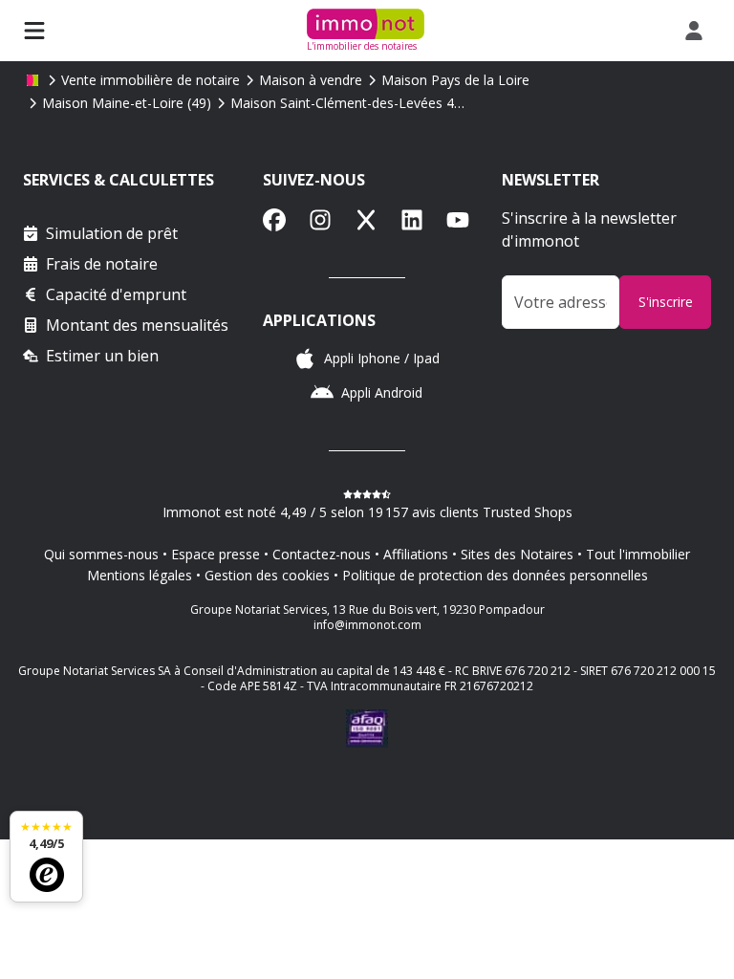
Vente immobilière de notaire (150, 80)
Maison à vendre (310, 80)
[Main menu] (34, 30)
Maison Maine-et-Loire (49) (126, 103)
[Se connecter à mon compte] (698, 30)
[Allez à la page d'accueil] (32, 80)
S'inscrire (665, 302)
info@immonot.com (367, 625)
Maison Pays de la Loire (455, 80)
